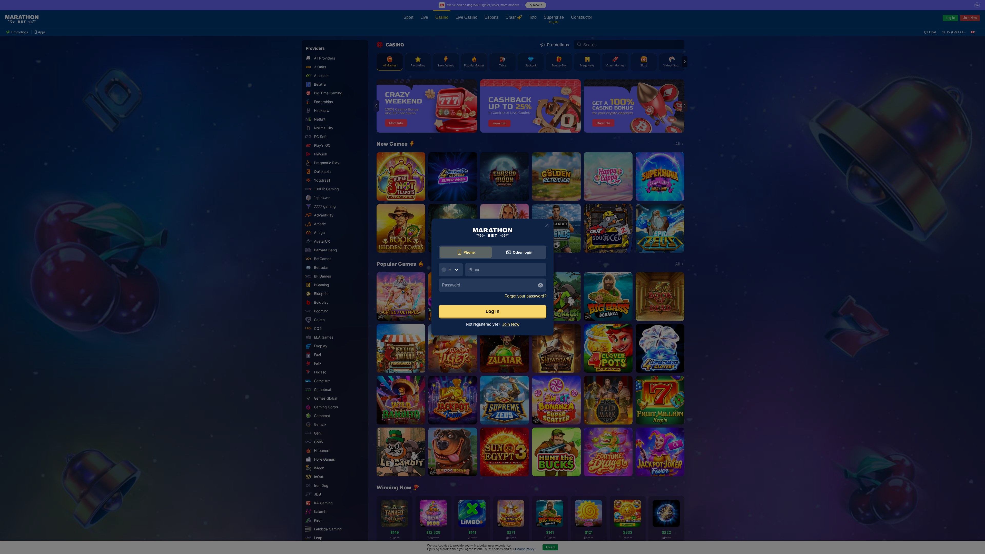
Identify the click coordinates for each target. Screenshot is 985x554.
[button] (451, 269)
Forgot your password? (525, 296)
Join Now (510, 324)
